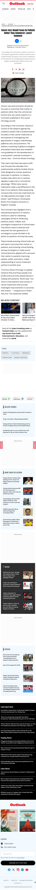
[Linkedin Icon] (22, 869)
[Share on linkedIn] (20, 69)
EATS (29, 9)
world (13, 338)
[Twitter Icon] (13, 869)
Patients (5, 353)
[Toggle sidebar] (5, 3)
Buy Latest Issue (10, 847)
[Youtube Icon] (26, 869)
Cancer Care (6, 357)
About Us (6, 880)
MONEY (13, 9)
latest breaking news (20, 328)
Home (3, 24)
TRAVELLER (21, 9)
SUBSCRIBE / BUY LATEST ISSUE (18, 863)
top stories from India (11, 333)
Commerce (15, 353)
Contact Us (14, 880)
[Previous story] (1, 445)
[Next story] (34, 445)
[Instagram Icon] (18, 869)
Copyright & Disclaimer (25, 880)
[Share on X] (16, 69)
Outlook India (8, 331)
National (10, 24)
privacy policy (20, 857)
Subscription (8, 844)
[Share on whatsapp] (23, 69)
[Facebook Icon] (9, 869)
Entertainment (8, 336)
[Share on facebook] (12, 69)
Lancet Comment (20, 357)
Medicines (26, 353)
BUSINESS (5, 9)
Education (20, 336)
